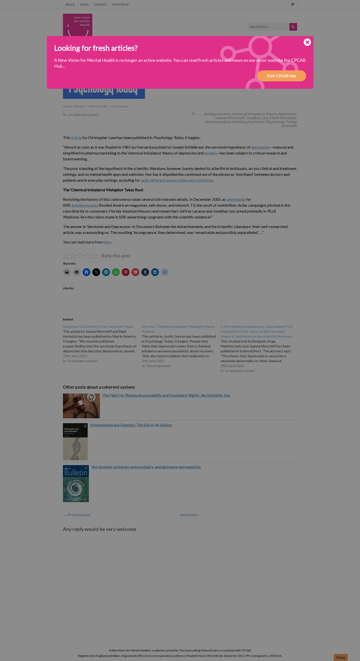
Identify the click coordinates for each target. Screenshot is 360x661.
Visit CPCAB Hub (281, 76)
